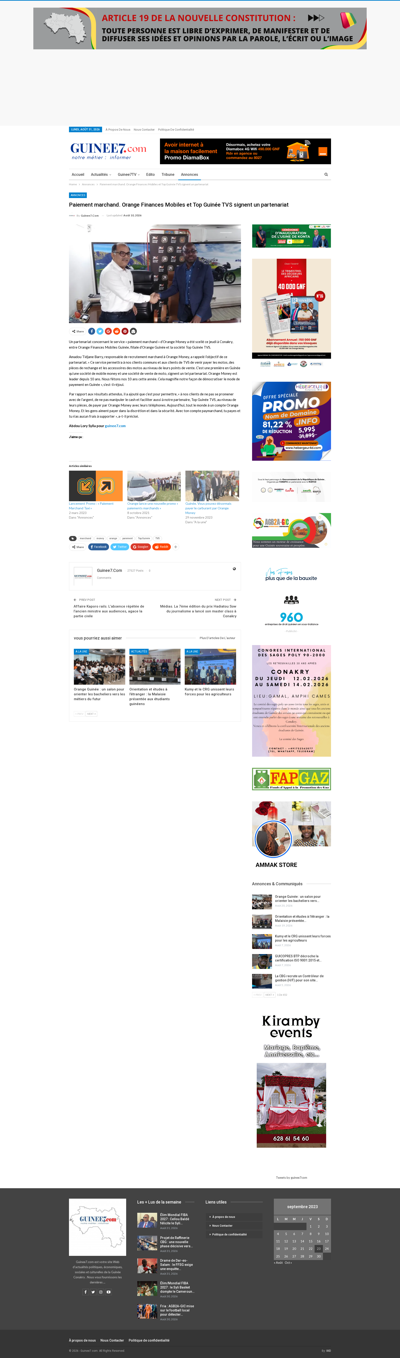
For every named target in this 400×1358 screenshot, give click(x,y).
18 (278, 1249)
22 (310, 1249)
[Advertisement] (200, 84)
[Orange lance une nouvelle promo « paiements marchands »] (154, 486)
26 (286, 1256)
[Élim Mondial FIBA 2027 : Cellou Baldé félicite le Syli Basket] (147, 1220)
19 (286, 1249)
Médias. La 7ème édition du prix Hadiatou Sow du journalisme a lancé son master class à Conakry (198, 611)
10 (327, 1234)
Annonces (189, 174)
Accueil (78, 174)
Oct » (288, 1262)
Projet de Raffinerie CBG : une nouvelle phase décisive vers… (176, 1242)
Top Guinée (144, 538)
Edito (150, 174)
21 (302, 1249)
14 (302, 1241)
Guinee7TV (127, 174)
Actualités (99, 174)
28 (302, 1256)
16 (319, 1241)
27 (294, 1256)
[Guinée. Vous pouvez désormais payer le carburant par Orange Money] (212, 486)
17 (327, 1241)
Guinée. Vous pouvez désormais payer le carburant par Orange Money (208, 508)
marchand (85, 538)
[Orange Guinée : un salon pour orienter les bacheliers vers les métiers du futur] (99, 667)
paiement (127, 538)
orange (113, 538)
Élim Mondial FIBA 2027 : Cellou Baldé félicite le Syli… (174, 1219)
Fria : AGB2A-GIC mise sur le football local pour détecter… (177, 1310)
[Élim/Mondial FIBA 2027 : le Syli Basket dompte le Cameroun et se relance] (147, 1288)
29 (310, 1256)
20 (294, 1249)
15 (310, 1241)
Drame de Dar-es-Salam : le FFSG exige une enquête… (176, 1265)
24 (327, 1249)
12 (286, 1241)
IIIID (328, 1350)
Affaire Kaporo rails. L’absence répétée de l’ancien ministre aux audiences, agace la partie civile (109, 611)
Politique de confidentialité (176, 129)
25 (278, 1256)
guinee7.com (115, 426)
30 (319, 1256)
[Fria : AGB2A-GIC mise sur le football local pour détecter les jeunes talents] (147, 1311)
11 (278, 1241)
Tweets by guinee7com (291, 1177)
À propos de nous (118, 129)
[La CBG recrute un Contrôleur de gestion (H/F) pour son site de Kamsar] (262, 981)
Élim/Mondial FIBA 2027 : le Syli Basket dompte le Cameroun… (177, 1287)
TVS (157, 538)
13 (294, 1241)
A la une (81, 651)
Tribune (168, 174)
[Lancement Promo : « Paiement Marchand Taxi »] (96, 486)
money (100, 538)
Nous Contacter (144, 129)
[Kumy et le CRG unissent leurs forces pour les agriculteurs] (210, 667)
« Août (278, 1262)
